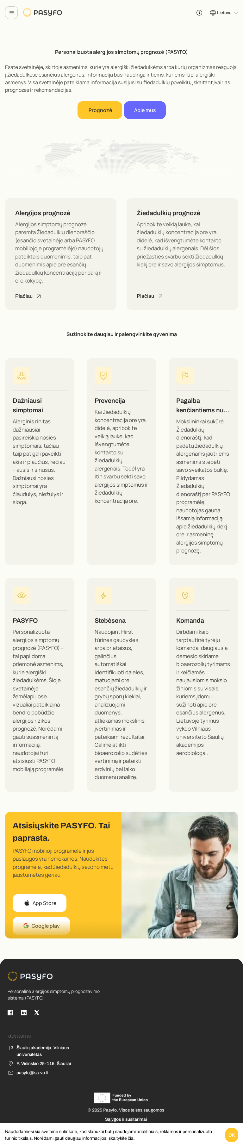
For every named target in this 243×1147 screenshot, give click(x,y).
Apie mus (145, 110)
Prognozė (100, 110)
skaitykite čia (121, 1138)
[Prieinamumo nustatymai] (199, 12)
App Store (44, 903)
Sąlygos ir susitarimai (126, 1119)
